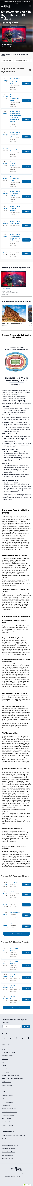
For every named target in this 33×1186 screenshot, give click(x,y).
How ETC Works (6, 1118)
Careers (4, 1065)
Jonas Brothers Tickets (8, 1148)
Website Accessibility (8, 1115)
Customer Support (7, 1095)
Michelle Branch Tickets (8, 1152)
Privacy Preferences (7, 1125)
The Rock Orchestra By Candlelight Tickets (14, 1135)
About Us (4, 1049)
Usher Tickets (6, 1142)
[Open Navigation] (30, 6)
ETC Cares (5, 1059)
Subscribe (26, 1026)
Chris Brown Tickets (7, 1139)
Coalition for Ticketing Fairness (10, 1075)
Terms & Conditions (7, 1102)
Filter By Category (21, 60)
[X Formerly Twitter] (11, 1038)
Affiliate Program (7, 1069)
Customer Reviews (7, 1055)
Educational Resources (8, 1122)
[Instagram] (16, 1038)
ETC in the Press (6, 1082)
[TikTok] (28, 1038)
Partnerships (5, 1072)
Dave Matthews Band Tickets (10, 1145)
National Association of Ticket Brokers (12, 1078)
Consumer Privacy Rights (9, 1108)
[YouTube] (22, 1038)
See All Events (16, 934)
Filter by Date (7, 60)
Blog (3, 1062)
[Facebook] (5, 1038)
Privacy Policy (6, 1105)
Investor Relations (7, 1085)
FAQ (3, 1099)
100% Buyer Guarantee (8, 1052)
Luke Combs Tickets (7, 1155)
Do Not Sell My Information (9, 1112)
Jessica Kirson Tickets (8, 1158)
